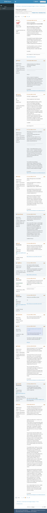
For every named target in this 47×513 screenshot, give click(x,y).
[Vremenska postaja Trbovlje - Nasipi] (16, 255)
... (22, 16)
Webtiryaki (33, 510)
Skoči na (28, 506)
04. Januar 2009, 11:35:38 (31, 94)
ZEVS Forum (7, 1)
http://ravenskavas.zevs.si (31, 56)
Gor (16, 497)
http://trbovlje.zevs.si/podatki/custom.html (34, 256)
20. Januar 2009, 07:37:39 (31, 176)
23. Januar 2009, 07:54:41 (31, 214)
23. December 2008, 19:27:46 (32, 20)
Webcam (28, 342)
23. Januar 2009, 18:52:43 (31, 295)
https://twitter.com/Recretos (32, 274)
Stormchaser (20, 214)
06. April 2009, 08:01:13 (31, 404)
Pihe (18, 278)
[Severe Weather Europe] (16, 269)
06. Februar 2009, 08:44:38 (31, 346)
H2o (18, 326)
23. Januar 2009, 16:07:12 (31, 243)
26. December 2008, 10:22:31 (32, 60)
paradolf (19, 384)
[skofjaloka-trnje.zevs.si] (16, 104)
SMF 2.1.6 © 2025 (19, 510)
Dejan (18, 20)
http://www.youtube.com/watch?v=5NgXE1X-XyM (35, 399)
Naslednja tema (42, 12)
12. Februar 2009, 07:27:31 (31, 383)
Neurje (18, 60)
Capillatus (19, 263)
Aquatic (19, 94)
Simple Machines (25, 510)
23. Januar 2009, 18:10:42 (31, 262)
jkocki (18, 243)
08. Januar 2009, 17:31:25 (31, 129)
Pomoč (36, 510)
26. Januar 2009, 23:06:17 (31, 326)
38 (29, 16)
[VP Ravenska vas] (16, 28)
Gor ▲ (44, 510)
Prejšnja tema (35, 12)
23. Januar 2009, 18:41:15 (31, 278)
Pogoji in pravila (40, 510)
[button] (15, 1)
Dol (16, 16)
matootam (19, 314)
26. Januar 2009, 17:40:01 (31, 314)
